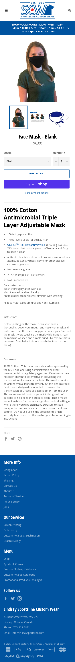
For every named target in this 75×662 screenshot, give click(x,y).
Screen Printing (12, 525)
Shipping (8, 480)
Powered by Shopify (54, 643)
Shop (7, 558)
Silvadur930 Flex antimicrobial (26, 245)
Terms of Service (14, 496)
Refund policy (11, 501)
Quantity (59, 153)
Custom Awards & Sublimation (22, 535)
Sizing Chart (10, 470)
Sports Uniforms (13, 564)
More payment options (37, 192)
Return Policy (11, 475)
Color (7, 153)
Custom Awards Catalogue (19, 574)
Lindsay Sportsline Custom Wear (27, 643)
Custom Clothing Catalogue (20, 569)
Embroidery (10, 530)
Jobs (6, 507)
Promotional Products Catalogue (23, 580)
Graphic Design (12, 540)
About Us (9, 491)
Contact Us (10, 485)
